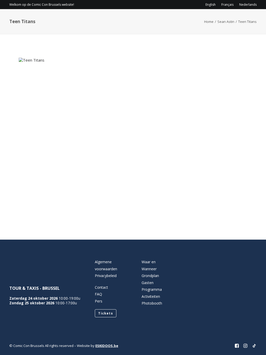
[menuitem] (211, 4)
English (210, 4)
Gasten (144, 19)
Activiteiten (174, 19)
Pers (98, 301)
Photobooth (152, 303)
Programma (115, 19)
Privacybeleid (106, 275)
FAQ (98, 294)
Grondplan (150, 275)
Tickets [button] (105, 313)
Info (84, 19)
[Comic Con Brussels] (38, 19)
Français (227, 4)
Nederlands (248, 4)
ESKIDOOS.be (106, 345)
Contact (210, 19)
